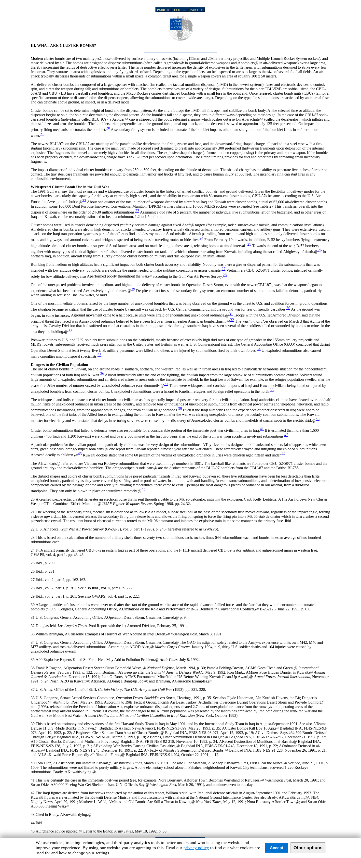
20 (108, 128)
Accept (276, 848)
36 (102, 373)
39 (180, 408)
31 (231, 314)
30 (288, 308)
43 (80, 453)
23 (137, 211)
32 (232, 320)
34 (259, 349)
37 (166, 384)
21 (42, 134)
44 (283, 453)
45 (143, 489)
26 (320, 250)
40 (317, 419)
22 (84, 200)
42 (286, 435)
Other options (307, 847)
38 (272, 390)
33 (70, 330)
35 (99, 355)
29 (133, 289)
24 (201, 238)
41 (262, 429)
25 (249, 244)
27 (223, 269)
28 (225, 275)
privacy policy (196, 847)
